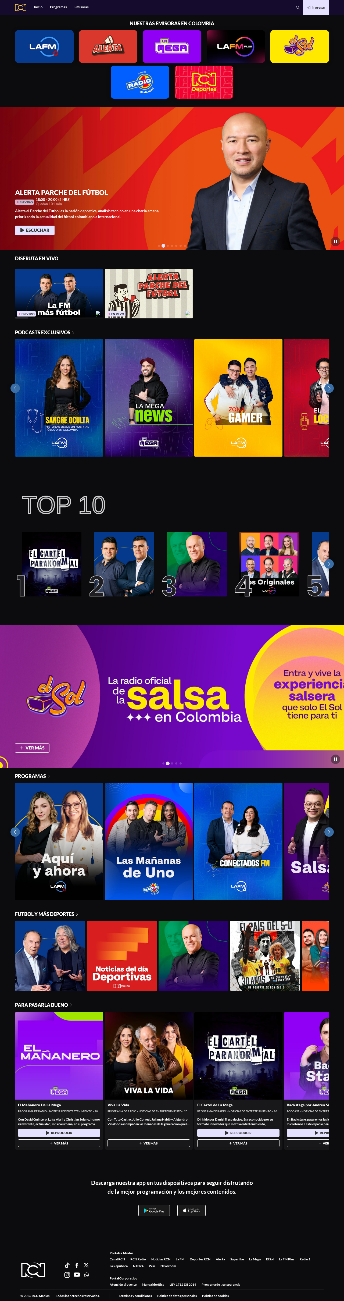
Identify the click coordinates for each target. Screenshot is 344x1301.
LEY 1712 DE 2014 (183, 1284)
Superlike (237, 1259)
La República (119, 1266)
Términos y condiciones (135, 1296)
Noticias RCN (160, 1259)
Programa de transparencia (221, 1284)
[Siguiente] (329, 564)
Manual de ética (153, 1284)
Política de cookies (215, 1296)
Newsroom (168, 1266)
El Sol (270, 1259)
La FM (180, 1259)
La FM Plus (286, 1259)
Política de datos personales (177, 1296)
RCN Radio (138, 1259)
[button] (297, 7)
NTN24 (138, 1266)
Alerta (220, 1259)
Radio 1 (305, 1259)
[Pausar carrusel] (335, 241)
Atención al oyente (123, 1284)
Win (152, 1266)
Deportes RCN (200, 1259)
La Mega (255, 1259)
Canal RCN (117, 1259)
